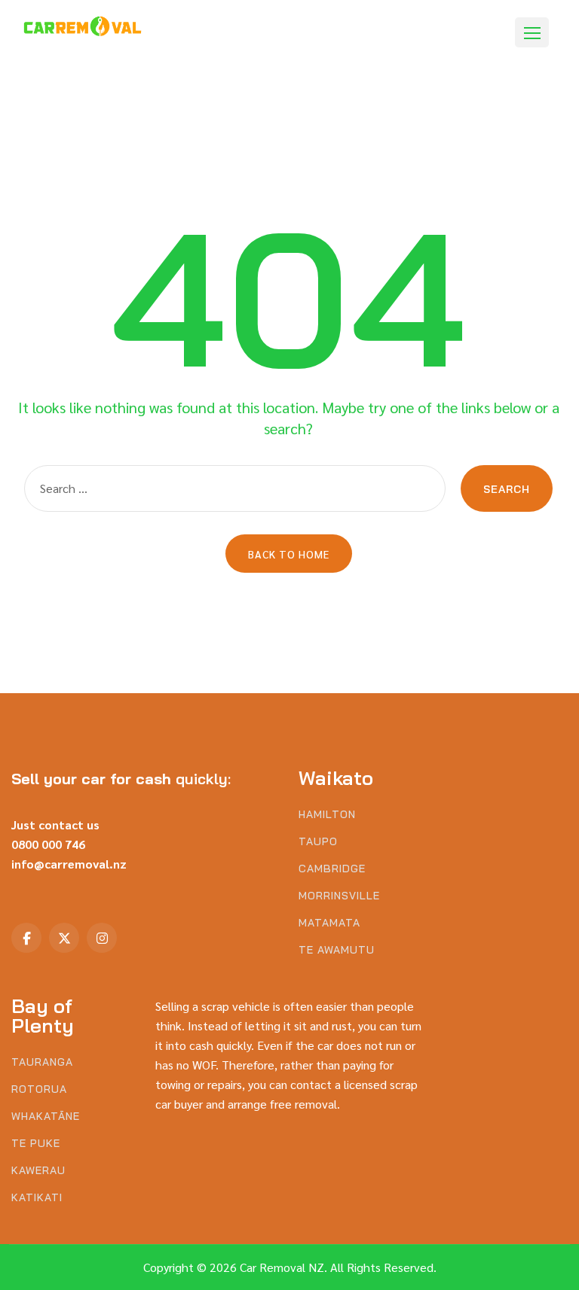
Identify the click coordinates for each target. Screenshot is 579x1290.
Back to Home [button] (288, 554)
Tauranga (42, 1062)
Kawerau (38, 1170)
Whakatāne (45, 1116)
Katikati (37, 1197)
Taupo (318, 841)
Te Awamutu (337, 950)
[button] (532, 32)
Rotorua (39, 1089)
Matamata (329, 923)
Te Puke (35, 1143)
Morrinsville (339, 896)
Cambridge (332, 869)
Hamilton (327, 814)
